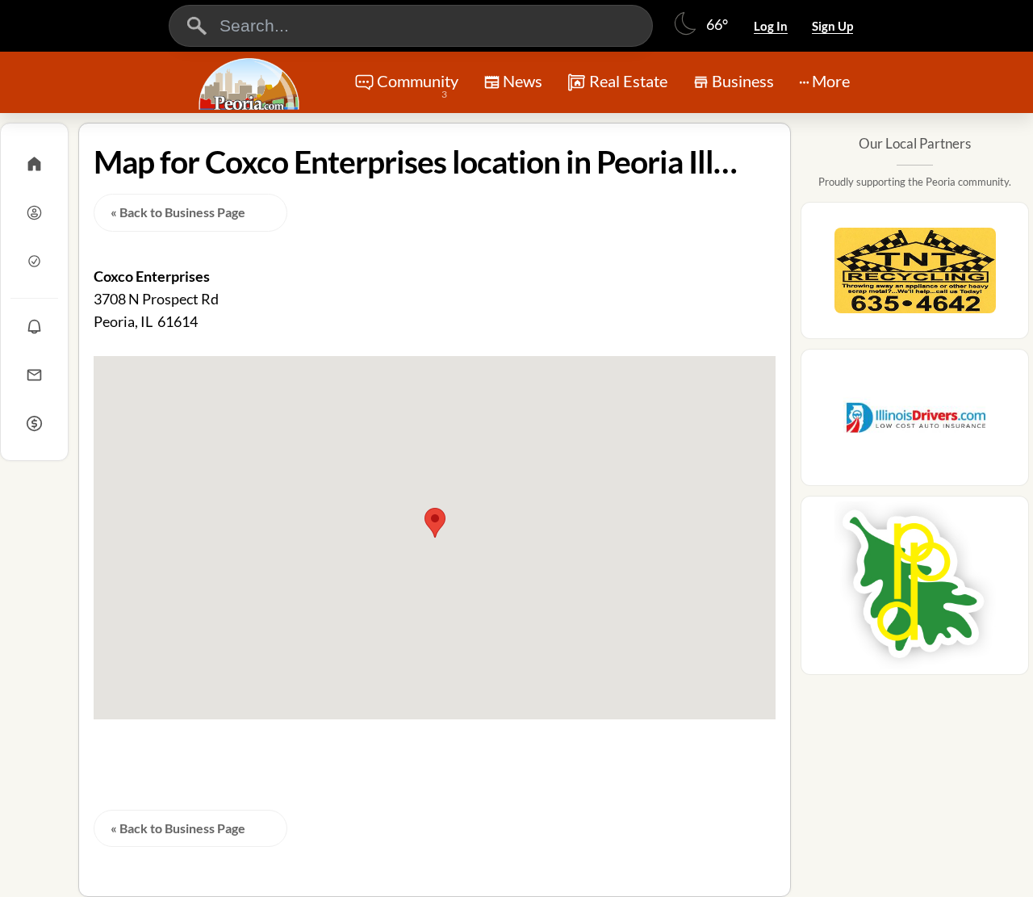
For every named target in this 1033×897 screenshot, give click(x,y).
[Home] (34, 164)
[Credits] (34, 423)
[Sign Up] (34, 261)
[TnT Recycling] (915, 275)
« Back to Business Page (178, 212)
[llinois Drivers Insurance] (915, 422)
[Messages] (34, 375)
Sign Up (832, 26)
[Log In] (34, 212)
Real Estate (628, 80)
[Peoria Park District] (915, 590)
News (522, 80)
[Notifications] (34, 326)
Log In (771, 26)
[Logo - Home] (251, 84)
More (831, 80)
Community (417, 85)
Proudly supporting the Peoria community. (914, 181)
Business (743, 80)
